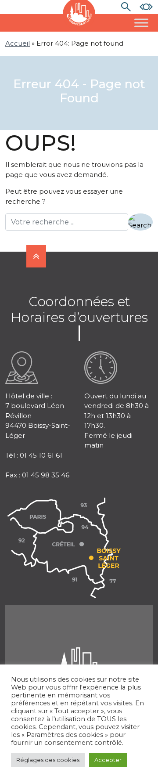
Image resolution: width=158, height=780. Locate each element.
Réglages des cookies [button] (47, 759)
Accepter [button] (108, 759)
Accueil (17, 43)
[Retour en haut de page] (36, 256)
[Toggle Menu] (141, 22)
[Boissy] (79, 658)
